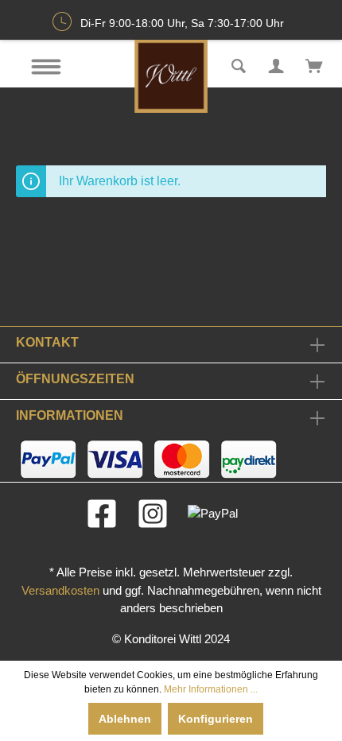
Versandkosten (60, 590)
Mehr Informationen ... (211, 689)
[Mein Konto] (276, 64)
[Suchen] (238, 64)
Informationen (69, 415)
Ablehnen (125, 718)
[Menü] (46, 67)
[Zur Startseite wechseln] (171, 76)
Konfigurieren (215, 718)
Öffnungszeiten (75, 379)
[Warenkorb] (314, 64)
